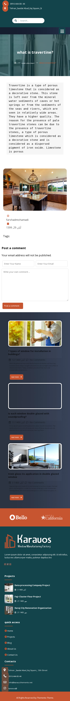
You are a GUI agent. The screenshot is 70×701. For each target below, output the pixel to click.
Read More (14, 322)
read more (15, 377)
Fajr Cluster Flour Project (28, 596)
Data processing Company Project (32, 585)
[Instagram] (10, 564)
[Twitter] (8, 564)
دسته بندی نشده (27, 62)
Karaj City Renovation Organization (33, 608)
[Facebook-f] (5, 564)
